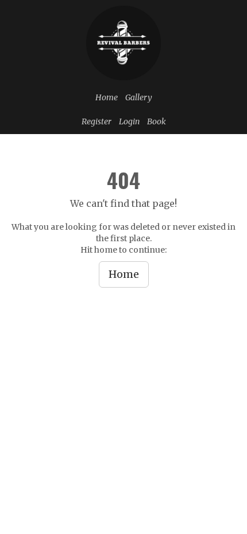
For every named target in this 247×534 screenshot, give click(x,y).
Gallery (138, 97)
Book (156, 121)
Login (129, 121)
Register (96, 121)
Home (106, 97)
